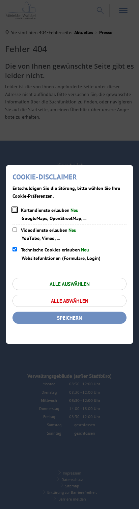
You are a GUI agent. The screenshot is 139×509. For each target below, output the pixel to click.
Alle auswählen (70, 284)
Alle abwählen (69, 301)
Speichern (69, 318)
